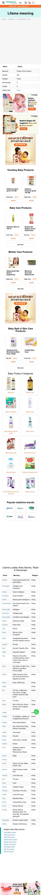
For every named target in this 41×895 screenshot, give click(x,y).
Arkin (4, 726)
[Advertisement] (20, 42)
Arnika (4, 787)
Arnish (4, 794)
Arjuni (4, 682)
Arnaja (4, 759)
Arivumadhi (6, 609)
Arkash (4, 716)
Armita (4, 744)
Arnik (4, 783)
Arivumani (5, 613)
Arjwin (4, 686)
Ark (3, 690)
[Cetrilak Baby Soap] (31, 341)
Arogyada (5, 820)
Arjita (4, 652)
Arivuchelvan (6, 603)
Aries (18, 90)
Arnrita (4, 810)
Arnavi (4, 769)
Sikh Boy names (9, 849)
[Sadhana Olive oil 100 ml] (13, 218)
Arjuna (4, 674)
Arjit (3, 648)
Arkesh (4, 722)
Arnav (4, 763)
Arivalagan (6, 586)
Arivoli (4, 599)
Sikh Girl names (9, 852)
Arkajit (4, 712)
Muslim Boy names (10, 842)
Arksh (4, 740)
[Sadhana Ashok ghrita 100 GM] (13, 180)
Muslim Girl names (10, 844)
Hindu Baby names (10, 832)
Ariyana (5, 625)
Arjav (4, 638)
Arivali (4, 592)
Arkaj (4, 704)
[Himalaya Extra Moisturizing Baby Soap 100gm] (13, 341)
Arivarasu (5, 596)
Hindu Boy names (9, 835)
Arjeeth (4, 644)
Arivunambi (6, 617)
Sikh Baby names (9, 847)
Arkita (4, 736)
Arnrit (4, 806)
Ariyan (4, 621)
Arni (3, 779)
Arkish (4, 732)
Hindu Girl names (9, 837)
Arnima (4, 791)
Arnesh (4, 775)
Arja (3, 628)
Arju (3, 656)
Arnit (3, 798)
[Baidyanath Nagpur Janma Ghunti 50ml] (31, 218)
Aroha (4, 824)
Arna (4, 747)
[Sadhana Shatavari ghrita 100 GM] (31, 180)
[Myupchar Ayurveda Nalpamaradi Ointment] (31, 262)
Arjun (4, 666)
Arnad (4, 756)
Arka (3, 700)
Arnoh (4, 802)
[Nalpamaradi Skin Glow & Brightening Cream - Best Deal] (13, 262)
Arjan (4, 632)
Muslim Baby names (10, 840)
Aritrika (4, 580)
